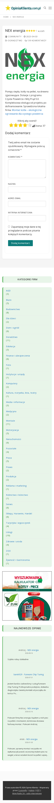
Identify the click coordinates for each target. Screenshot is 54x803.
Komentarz (15, 156)
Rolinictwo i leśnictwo (17, 495)
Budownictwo (13, 309)
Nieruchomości (13, 439)
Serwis (9, 504)
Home (5, 17)
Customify (22, 790)
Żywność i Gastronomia (18, 560)
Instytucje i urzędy (15, 374)
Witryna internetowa (20, 212)
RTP (38, 790)
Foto (8, 365)
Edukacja (10, 346)
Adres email (14, 198)
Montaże (10, 420)
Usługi (9, 532)
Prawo (9, 467)
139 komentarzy (36, 40)
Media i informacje (15, 402)
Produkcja (11, 476)
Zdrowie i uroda (14, 541)
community (14, 36)
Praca (9, 457)
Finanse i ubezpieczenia (18, 355)
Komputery (11, 383)
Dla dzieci (11, 318)
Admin (32, 790)
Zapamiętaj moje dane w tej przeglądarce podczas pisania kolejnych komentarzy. (24, 230)
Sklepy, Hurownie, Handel (19, 513)
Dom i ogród (12, 327)
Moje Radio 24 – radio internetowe (27, 793)
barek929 (18, 674)
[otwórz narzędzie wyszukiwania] (45, 8)
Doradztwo (14, 40)
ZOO (8, 550)
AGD (8, 290)
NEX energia (33, 650)
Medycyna (11, 411)
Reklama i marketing (16, 485)
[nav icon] (50, 8)
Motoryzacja (12, 430)
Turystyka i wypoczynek (18, 522)
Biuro (9, 300)
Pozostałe (11, 448)
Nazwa (12, 184)
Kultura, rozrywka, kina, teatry (21, 392)
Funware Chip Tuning (34, 674)
